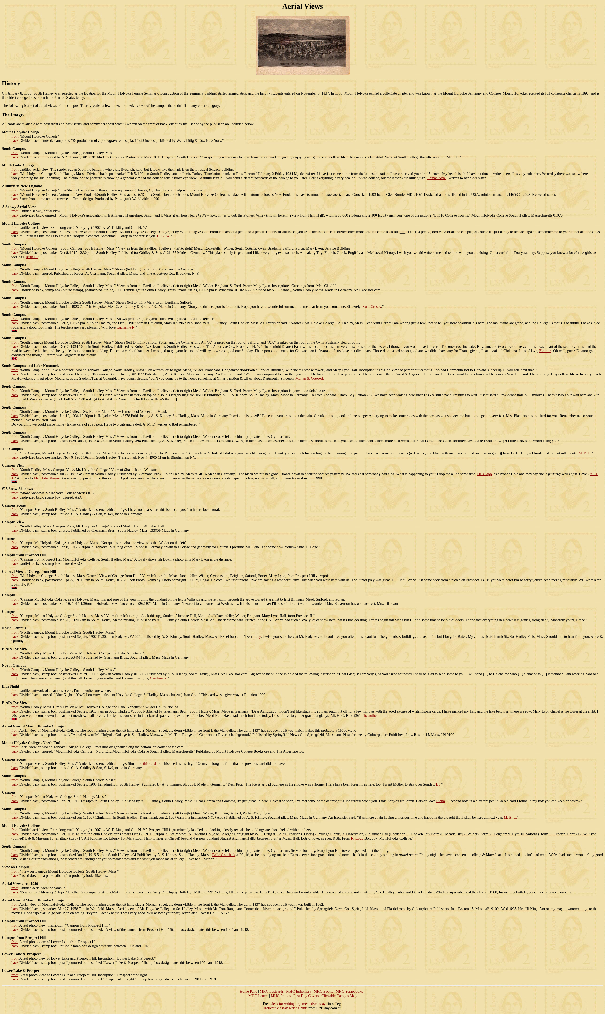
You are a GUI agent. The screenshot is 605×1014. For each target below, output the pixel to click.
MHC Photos (281, 996)
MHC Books (323, 991)
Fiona (440, 801)
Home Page (248, 991)
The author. (370, 716)
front (14, 136)
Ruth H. (32, 257)
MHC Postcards (272, 991)
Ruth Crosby (371, 307)
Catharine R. (126, 327)
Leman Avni (436, 178)
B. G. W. (163, 236)
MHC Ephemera (298, 991)
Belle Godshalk (223, 855)
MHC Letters (258, 996)
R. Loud (357, 838)
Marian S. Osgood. (309, 378)
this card (149, 764)
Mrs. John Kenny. (47, 478)
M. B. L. (585, 453)
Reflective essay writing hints (285, 1008)
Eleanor (545, 351)
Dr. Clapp (484, 474)
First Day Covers (306, 996)
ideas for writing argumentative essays (298, 1004)
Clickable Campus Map (339, 996)
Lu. (438, 784)
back (14, 141)
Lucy (257, 637)
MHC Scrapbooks (349, 991)
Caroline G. (158, 678)
